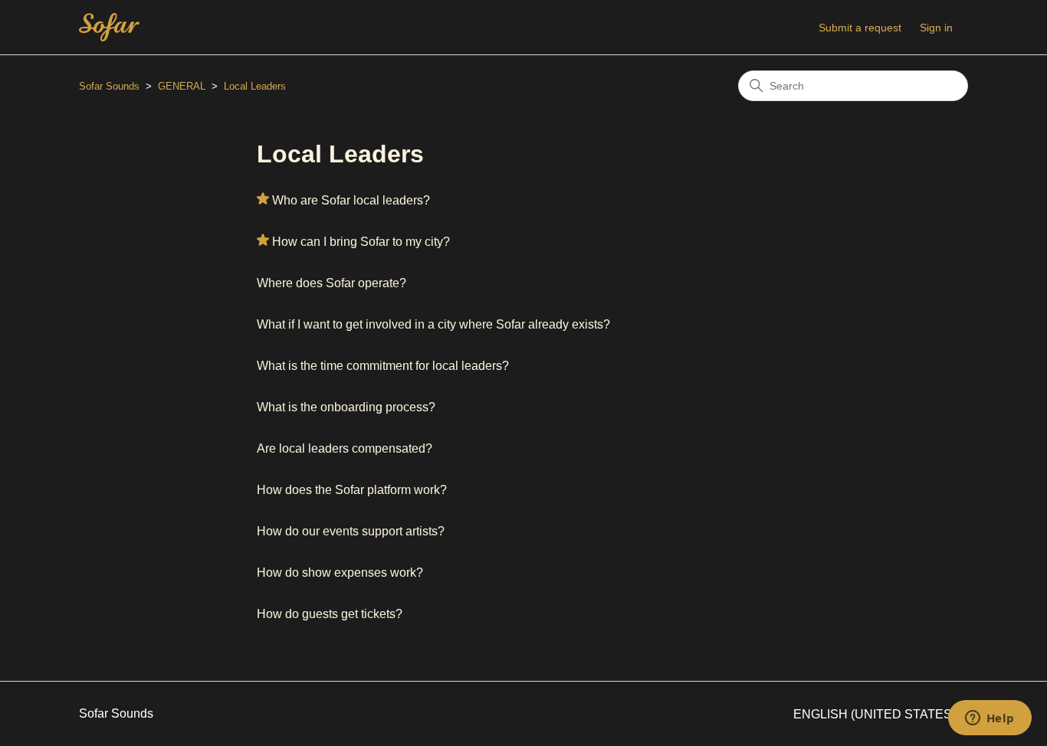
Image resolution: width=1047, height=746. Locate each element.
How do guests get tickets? (329, 613)
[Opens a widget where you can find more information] (989, 719)
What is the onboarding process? (346, 407)
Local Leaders (255, 86)
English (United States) (876, 714)
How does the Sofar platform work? (352, 489)
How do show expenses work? (340, 572)
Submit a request (860, 27)
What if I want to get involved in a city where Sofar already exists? (433, 324)
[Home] (109, 27)
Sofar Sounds (109, 86)
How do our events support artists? (351, 531)
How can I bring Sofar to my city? (361, 241)
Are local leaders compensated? (344, 448)
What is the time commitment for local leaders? (383, 365)
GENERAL (181, 86)
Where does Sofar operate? (331, 283)
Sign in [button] (936, 27)
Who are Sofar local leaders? (351, 200)
